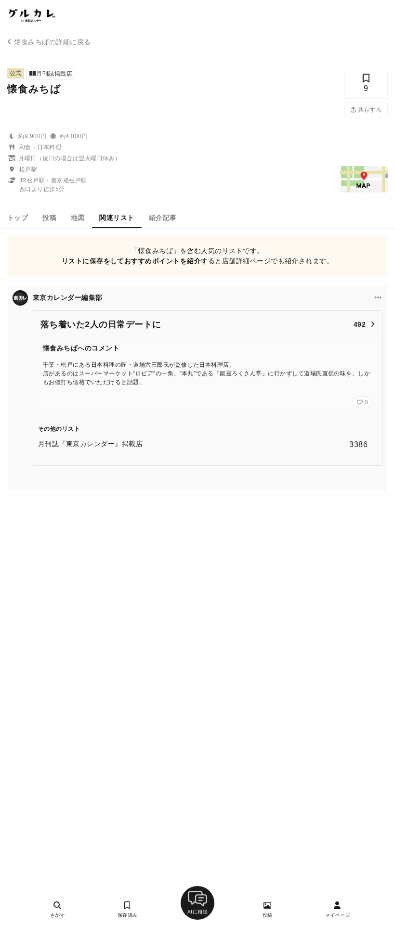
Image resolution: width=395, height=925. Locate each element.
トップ (17, 217)
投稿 (49, 217)
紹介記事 (163, 217)
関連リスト (116, 217)
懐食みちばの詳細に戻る (52, 42)
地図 (78, 217)
